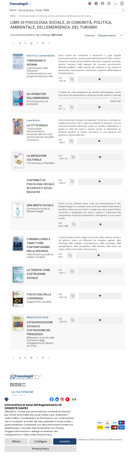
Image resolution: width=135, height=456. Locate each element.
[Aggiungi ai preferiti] (100, 79)
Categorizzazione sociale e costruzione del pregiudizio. (40, 328)
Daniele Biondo (47, 55)
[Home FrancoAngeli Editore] (21, 4)
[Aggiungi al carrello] (72, 79)
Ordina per (89, 35)
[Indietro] (13, 43)
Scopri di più (115, 101)
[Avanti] (49, 43)
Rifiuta (16, 441)
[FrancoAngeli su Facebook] (12, 385)
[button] (89, 4)
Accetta (65, 441)
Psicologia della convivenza (39, 296)
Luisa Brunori (33, 120)
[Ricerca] (123, 10)
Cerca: (13, 10)
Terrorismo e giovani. (36, 62)
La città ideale (37, 125)
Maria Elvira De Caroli (37, 317)
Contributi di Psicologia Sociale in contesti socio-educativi (40, 186)
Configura (40, 441)
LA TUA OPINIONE (22, 392)
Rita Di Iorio (32, 55)
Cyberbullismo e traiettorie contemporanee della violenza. (38, 245)
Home (12, 16)
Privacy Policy (40, 448)
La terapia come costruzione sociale (38, 274)
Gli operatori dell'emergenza (38, 96)
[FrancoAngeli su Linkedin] (15, 385)
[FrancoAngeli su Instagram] (19, 385)
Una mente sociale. (40, 205)
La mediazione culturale (36, 157)
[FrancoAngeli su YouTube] (23, 385)
